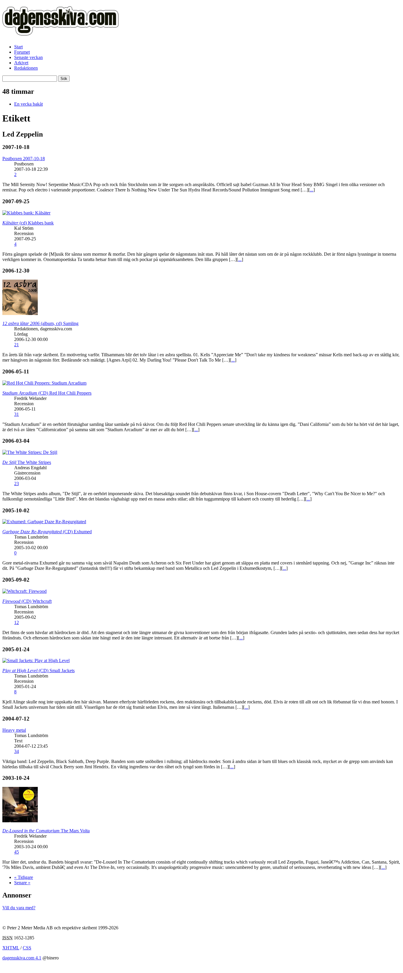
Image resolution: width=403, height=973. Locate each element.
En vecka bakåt (28, 103)
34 (16, 751)
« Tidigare (23, 877)
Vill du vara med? (18, 907)
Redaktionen (26, 67)
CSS (27, 947)
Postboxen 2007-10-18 (23, 158)
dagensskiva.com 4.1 (21, 957)
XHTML (10, 947)
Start (18, 46)
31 (16, 414)
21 (16, 344)
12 (16, 622)
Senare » (22, 882)
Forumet (22, 52)
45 (16, 851)
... (311, 189)
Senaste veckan (28, 57)
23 (16, 483)
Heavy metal (14, 730)
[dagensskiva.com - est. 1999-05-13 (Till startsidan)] (60, 32)
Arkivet (21, 62)
